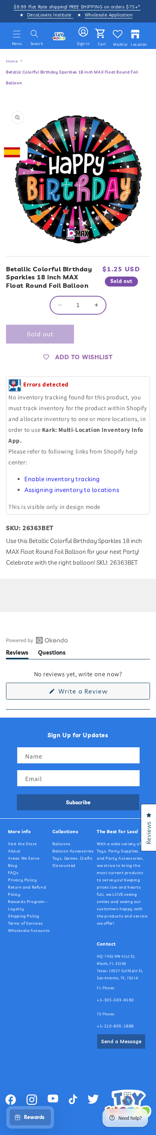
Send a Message (121, 1041)
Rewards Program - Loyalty (28, 905)
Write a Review (95, 693)
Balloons (61, 843)
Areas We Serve (23, 858)
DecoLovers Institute (50, 15)
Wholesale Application (109, 15)
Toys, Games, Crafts (72, 858)
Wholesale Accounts (29, 930)
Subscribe (78, 802)
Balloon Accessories (73, 851)
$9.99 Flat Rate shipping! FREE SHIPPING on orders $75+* (77, 7)
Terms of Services (25, 923)
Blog (12, 865)
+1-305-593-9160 (115, 1000)
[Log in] (83, 32)
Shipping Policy (24, 916)
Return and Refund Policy (27, 891)
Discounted (64, 865)
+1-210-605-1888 (115, 1026)
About (14, 851)
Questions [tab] (52, 654)
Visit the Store (22, 843)
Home (12, 61)
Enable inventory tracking (62, 479)
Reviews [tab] (17, 654)
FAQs (13, 872)
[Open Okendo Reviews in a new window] (37, 640)
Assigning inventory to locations (71, 490)
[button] (17, 34)
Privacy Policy (22, 880)
